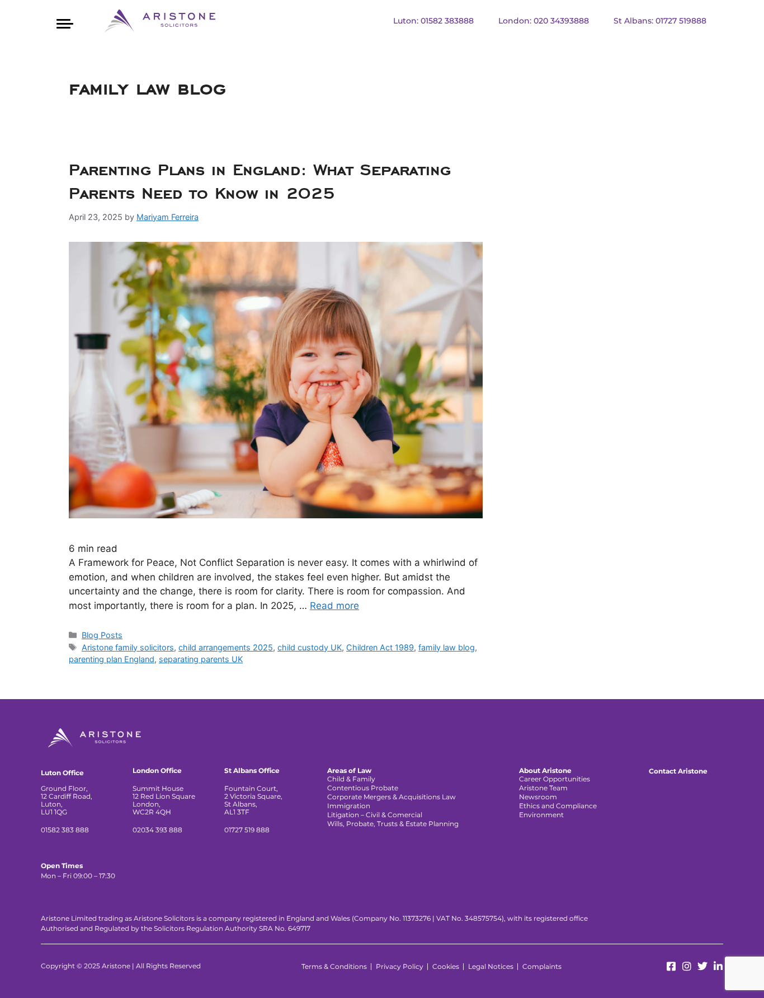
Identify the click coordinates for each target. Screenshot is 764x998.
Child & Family (351, 779)
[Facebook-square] (671, 966)
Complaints (542, 966)
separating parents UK (201, 659)
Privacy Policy (399, 966)
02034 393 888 (157, 830)
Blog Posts (102, 635)
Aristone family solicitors (128, 647)
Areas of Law (349, 771)
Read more (334, 605)
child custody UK (309, 647)
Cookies (445, 966)
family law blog (446, 647)
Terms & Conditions (334, 966)
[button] (64, 22)
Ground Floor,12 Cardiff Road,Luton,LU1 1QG (66, 800)
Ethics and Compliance (558, 806)
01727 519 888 (247, 830)
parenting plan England (111, 659)
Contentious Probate (362, 788)
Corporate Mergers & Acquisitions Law (391, 797)
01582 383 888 (65, 830)
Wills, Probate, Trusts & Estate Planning (393, 823)
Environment (541, 814)
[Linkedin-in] (718, 966)
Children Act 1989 (380, 647)
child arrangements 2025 (225, 647)
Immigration (348, 806)
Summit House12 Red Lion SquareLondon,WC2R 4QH (164, 800)
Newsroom (538, 797)
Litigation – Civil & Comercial (374, 814)
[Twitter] (702, 966)
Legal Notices (490, 966)
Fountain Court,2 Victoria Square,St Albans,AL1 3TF (253, 800)
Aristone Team (543, 788)
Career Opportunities (554, 779)
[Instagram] (687, 966)
